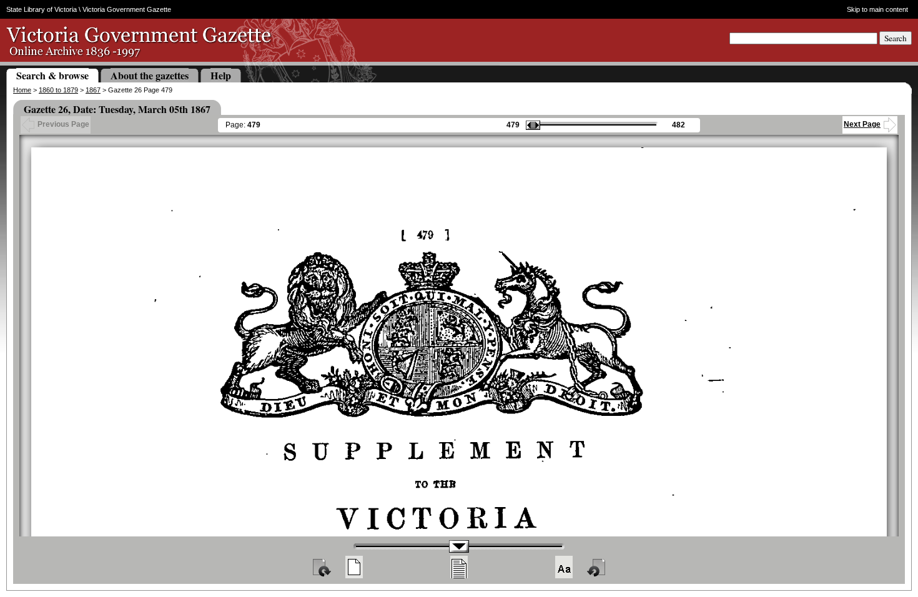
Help (220, 75)
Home (22, 90)
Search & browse (52, 75)
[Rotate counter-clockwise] (597, 567)
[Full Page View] (354, 567)
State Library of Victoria (41, 9)
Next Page (862, 124)
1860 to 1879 (58, 90)
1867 (93, 90)
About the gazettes (150, 75)
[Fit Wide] (459, 567)
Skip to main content (877, 9)
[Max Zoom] (564, 567)
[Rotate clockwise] (321, 567)
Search (895, 38)
